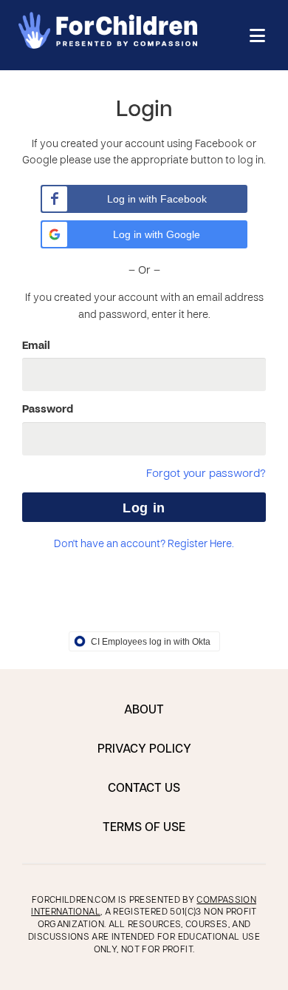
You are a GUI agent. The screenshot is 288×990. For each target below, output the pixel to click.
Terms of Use (144, 828)
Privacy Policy (144, 750)
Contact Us (144, 789)
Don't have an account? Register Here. (144, 544)
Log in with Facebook (157, 199)
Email (36, 346)
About (144, 710)
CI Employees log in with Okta (150, 642)
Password (47, 409)
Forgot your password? (206, 474)
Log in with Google (156, 234)
